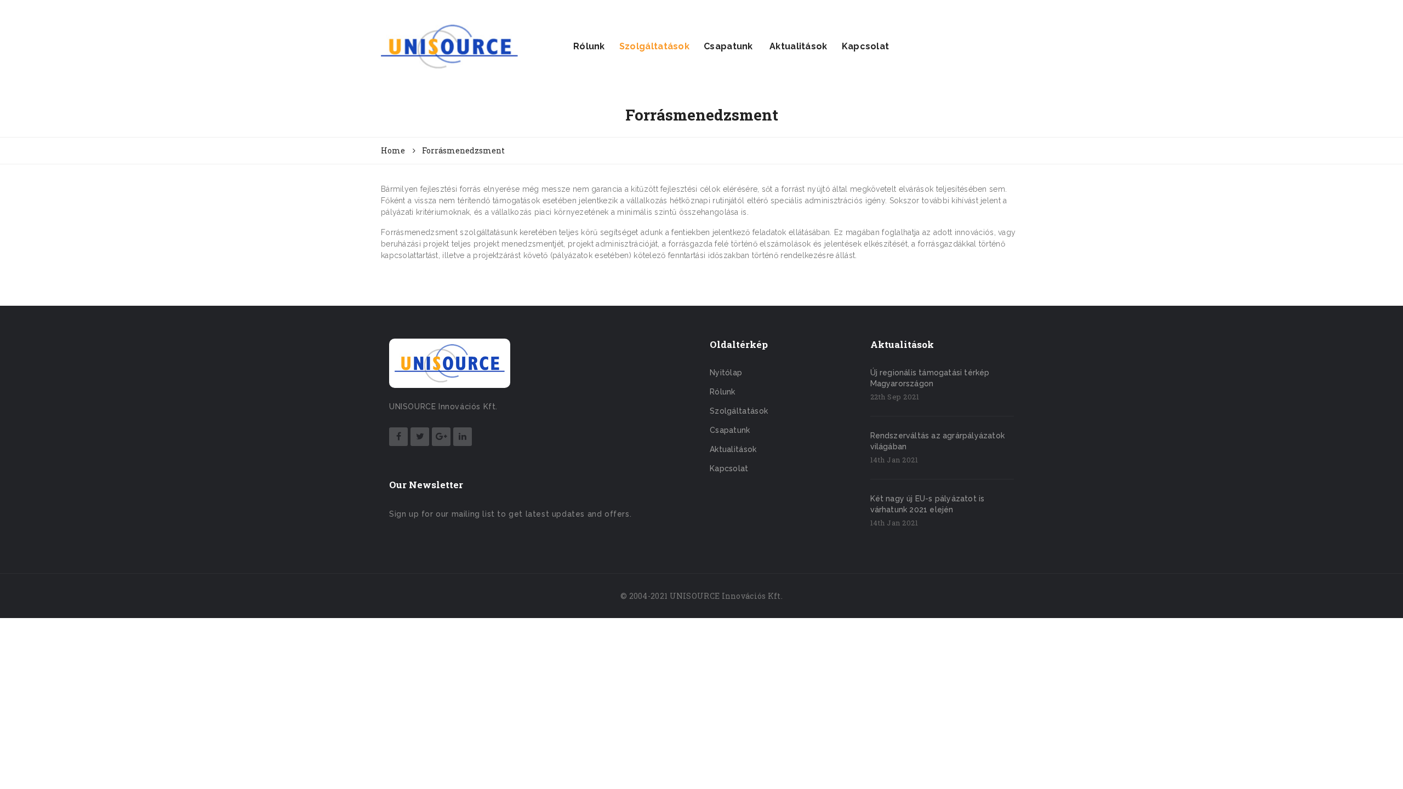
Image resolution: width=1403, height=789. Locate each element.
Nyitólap (726, 372)
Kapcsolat (865, 46)
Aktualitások (797, 46)
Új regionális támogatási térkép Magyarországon (930, 378)
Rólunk (589, 46)
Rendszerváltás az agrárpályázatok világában (937, 441)
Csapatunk (728, 46)
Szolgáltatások (654, 46)
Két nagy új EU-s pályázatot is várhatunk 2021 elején (927, 504)
